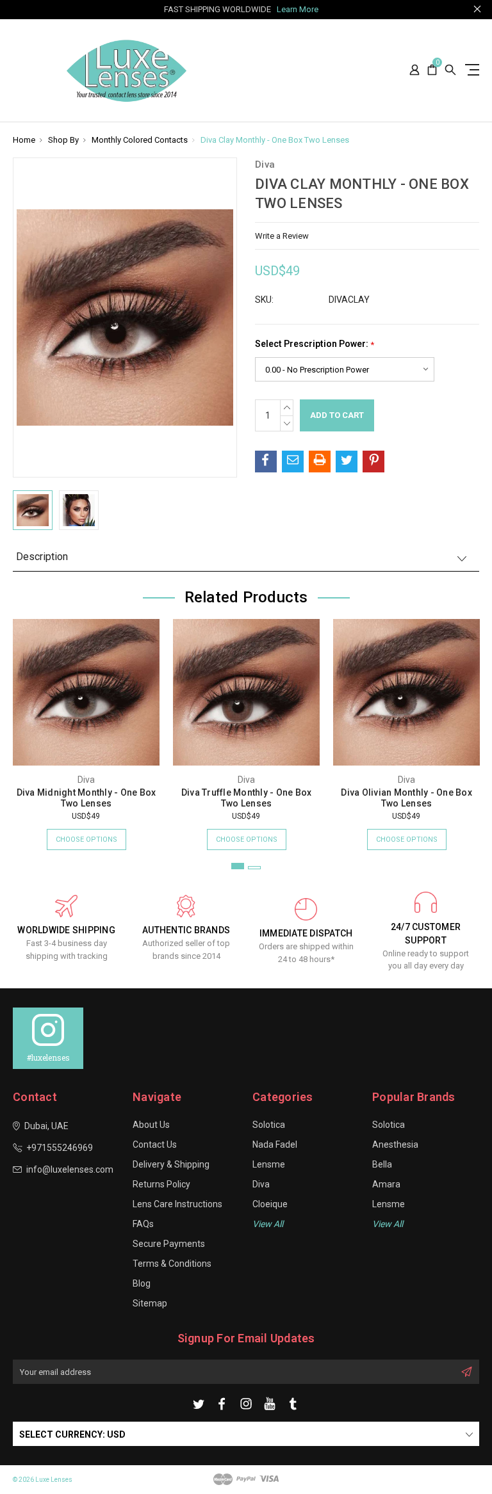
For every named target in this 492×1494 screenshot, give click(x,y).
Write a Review (282, 236)
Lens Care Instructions (177, 1204)
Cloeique (270, 1204)
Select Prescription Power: (314, 344)
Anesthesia (395, 1144)
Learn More (297, 9)
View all (267, 1224)
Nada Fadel (274, 1144)
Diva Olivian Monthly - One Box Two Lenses (406, 797)
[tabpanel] (86, 728)
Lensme (268, 1164)
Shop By (63, 140)
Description (42, 556)
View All (387, 1224)
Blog (142, 1283)
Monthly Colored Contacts (140, 140)
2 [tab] (254, 867)
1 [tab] (237, 866)
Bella (382, 1164)
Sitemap (150, 1303)
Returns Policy (161, 1184)
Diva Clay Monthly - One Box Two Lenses (275, 140)
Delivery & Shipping (171, 1164)
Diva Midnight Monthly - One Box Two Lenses (86, 797)
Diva (261, 1184)
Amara (386, 1184)
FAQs (143, 1224)
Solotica (268, 1125)
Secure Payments (169, 1244)
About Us (151, 1125)
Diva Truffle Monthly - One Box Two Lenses (246, 797)
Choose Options (86, 839)
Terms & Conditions (172, 1263)
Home (24, 140)
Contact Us (155, 1144)
